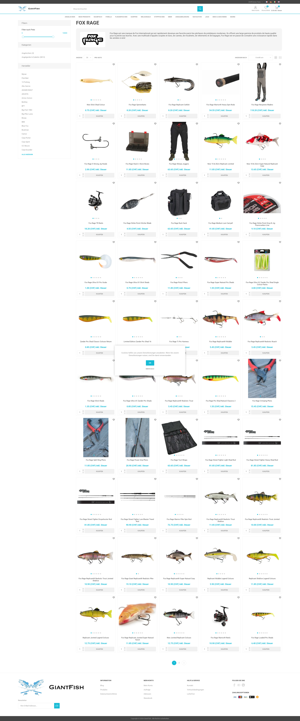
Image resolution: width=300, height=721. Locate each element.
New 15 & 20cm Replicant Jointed (221, 164)
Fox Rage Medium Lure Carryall (220, 223)
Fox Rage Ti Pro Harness (179, 342)
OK (150, 363)
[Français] (267, 2)
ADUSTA (25, 94)
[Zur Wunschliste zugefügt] (113, 64)
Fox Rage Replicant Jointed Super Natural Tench (137, 639)
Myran (24, 74)
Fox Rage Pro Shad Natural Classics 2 (220, 401)
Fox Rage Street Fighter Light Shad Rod (220, 460)
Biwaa (24, 118)
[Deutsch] (271, 2)
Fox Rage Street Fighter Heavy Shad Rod (262, 460)
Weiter (184, 663)
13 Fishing (26, 82)
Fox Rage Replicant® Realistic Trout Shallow (221, 520)
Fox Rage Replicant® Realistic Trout (179, 401)
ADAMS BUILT (27, 90)
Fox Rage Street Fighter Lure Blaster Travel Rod (137, 520)
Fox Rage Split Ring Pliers (96, 460)
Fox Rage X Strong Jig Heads (95, 164)
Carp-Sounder (27, 150)
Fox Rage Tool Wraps (179, 460)
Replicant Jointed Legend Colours (96, 638)
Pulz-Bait (25, 78)
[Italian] (275, 2)
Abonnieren (57, 705)
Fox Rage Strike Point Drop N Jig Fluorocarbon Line (262, 224)
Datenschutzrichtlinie (108, 694)
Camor (24, 134)
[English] (279, 2)
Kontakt (190, 685)
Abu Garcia (26, 86)
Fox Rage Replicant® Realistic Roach (262, 342)
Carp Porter (26, 138)
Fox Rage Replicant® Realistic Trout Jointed (262, 519)
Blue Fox (25, 126)
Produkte (103, 690)
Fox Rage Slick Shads (95, 401)
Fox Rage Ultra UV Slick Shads (137, 282)
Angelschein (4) (28, 53)
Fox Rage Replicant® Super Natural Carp (179, 579)
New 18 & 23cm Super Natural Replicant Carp (262, 165)
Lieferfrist (191, 694)
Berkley (24, 102)
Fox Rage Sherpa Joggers (179, 164)
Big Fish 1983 (27, 110)
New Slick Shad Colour (96, 105)
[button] (91, 99)
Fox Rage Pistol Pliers (179, 282)
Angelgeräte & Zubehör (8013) (33, 57)
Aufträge (147, 690)
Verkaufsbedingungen (195, 690)
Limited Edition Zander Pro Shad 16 (137, 342)
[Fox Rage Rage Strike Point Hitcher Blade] (137, 200)
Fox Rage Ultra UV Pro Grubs (96, 282)
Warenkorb (148, 698)
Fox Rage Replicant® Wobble (220, 342)
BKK (23, 122)
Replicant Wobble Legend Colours (220, 579)
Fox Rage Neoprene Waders (262, 105)
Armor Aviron (27, 98)
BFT (23, 106)
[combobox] (134, 9)
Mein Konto (255, 10)
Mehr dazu (150, 369)
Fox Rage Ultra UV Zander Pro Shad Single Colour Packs (262, 283)
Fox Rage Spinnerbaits (137, 105)
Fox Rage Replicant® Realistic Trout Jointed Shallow (96, 580)
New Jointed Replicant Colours (179, 638)
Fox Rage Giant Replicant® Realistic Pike (137, 579)
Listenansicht (280, 57)
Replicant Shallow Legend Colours (262, 579)
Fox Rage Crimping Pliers (262, 401)
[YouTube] (239, 685)
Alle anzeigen (27, 154)
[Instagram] (243, 685)
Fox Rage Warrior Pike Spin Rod (179, 519)
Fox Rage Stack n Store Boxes (137, 164)
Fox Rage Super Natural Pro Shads (220, 282)
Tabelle (276, 57)
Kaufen (99, 116)
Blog (102, 685)
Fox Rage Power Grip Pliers (137, 460)
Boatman (25, 130)
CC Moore (26, 146)
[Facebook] (234, 685)
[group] (95, 82)
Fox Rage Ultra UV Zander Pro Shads (137, 401)
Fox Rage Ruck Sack (179, 223)
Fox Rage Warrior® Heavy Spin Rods (220, 105)
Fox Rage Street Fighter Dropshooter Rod (96, 519)
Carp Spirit (26, 142)
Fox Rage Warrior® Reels (220, 638)
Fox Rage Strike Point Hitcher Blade (137, 223)
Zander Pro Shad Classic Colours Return (96, 342)
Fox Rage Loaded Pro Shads (262, 638)
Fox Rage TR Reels (96, 223)
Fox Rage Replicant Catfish (179, 105)
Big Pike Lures (27, 114)
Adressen (147, 694)
